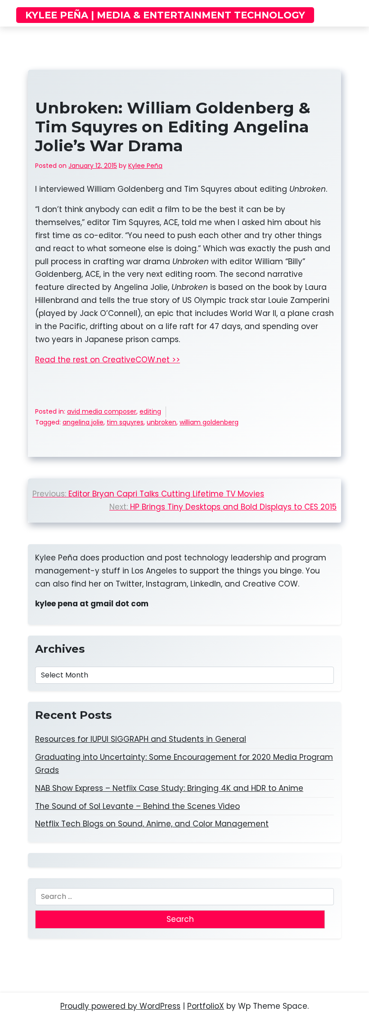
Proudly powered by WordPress (120, 1006)
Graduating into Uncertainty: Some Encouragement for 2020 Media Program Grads (184, 764)
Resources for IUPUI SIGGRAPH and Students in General (140, 739)
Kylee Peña (145, 165)
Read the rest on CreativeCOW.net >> (107, 359)
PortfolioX (205, 1006)
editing (150, 411)
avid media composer (101, 411)
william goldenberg (209, 422)
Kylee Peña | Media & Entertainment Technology (165, 15)
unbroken (161, 422)
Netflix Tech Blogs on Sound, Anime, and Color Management (152, 823)
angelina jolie (83, 422)
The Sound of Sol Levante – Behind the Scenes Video (137, 806)
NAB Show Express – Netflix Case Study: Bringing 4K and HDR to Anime (169, 788)
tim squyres (125, 422)
